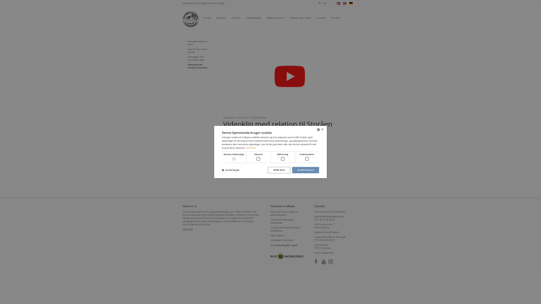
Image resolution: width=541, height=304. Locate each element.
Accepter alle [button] (306, 170)
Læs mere (251, 147)
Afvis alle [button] (279, 170)
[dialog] (270, 152)
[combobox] (318, 129)
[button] (230, 170)
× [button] (322, 129)
